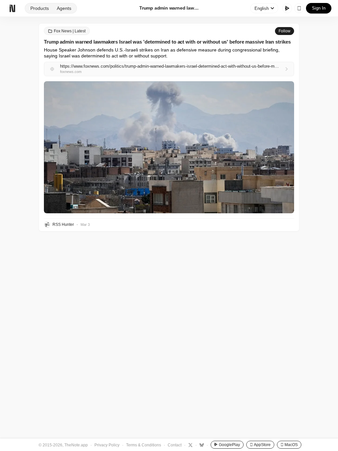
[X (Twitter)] (189, 444)
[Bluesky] (201, 444)
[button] (169, 147)
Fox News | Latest (69, 31)
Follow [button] (284, 31)
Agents (64, 8)
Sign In (318, 8)
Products (39, 8)
